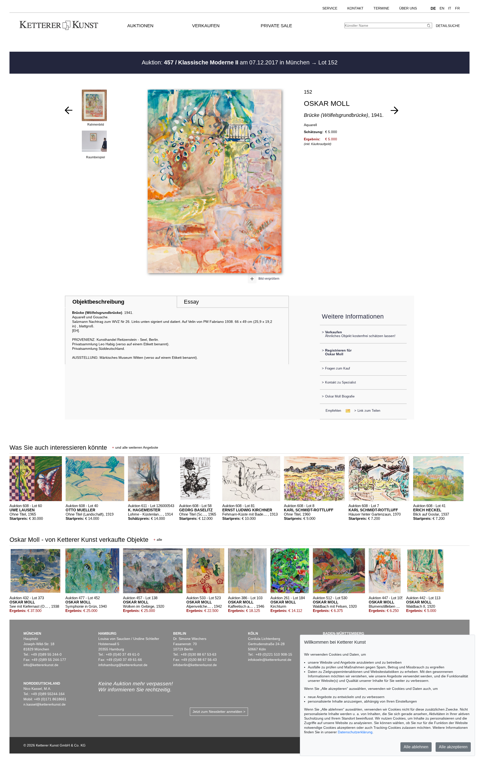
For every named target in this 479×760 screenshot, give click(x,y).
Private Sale (276, 25)
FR (457, 8)
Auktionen (140, 25)
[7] (68, 110)
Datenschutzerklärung (355, 732)
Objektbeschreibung (98, 302)
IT (449, 8)
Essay (191, 302)
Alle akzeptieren (453, 747)
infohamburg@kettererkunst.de (122, 665)
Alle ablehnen (416, 747)
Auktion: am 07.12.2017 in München (226, 62)
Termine (381, 8)
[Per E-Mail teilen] (346, 410)
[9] (394, 110)
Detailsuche (448, 26)
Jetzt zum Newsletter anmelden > (219, 712)
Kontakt (355, 8)
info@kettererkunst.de (40, 665)
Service (329, 8)
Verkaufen (206, 25)
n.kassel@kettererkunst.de (44, 704)
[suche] (429, 25)
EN (442, 8)
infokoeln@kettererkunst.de (269, 660)
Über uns (408, 8)
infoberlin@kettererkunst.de (195, 665)
